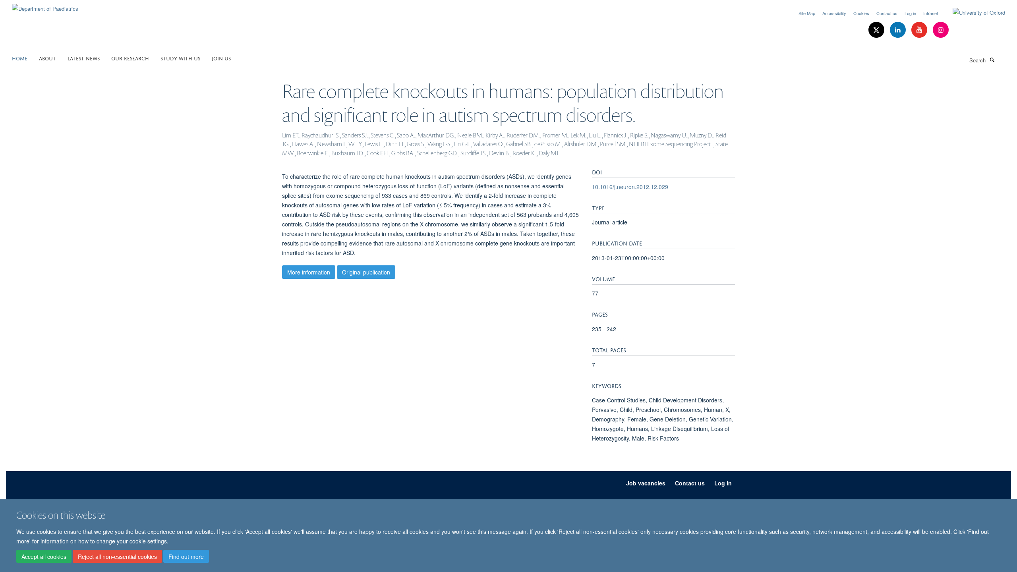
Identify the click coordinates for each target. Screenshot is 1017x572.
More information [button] (308, 272)
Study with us (180, 58)
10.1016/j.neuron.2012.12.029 (630, 187)
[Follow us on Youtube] (920, 30)
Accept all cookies (43, 556)
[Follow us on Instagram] (941, 30)
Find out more (186, 556)
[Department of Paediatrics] (45, 6)
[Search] (992, 59)
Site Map (807, 13)
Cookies (861, 13)
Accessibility (834, 13)
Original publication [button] (366, 272)
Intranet (930, 13)
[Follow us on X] (877, 30)
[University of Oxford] (973, 12)
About (47, 58)
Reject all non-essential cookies (117, 556)
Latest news (84, 58)
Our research (130, 58)
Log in (910, 13)
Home (19, 58)
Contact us (886, 13)
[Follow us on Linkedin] (898, 30)
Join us (221, 58)
